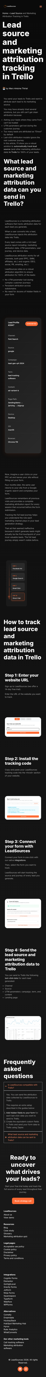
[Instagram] (25, 1369)
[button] (41, 6)
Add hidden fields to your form (20, 1112)
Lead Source (16, 13)
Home (5, 13)
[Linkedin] (20, 1369)
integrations (20, 860)
